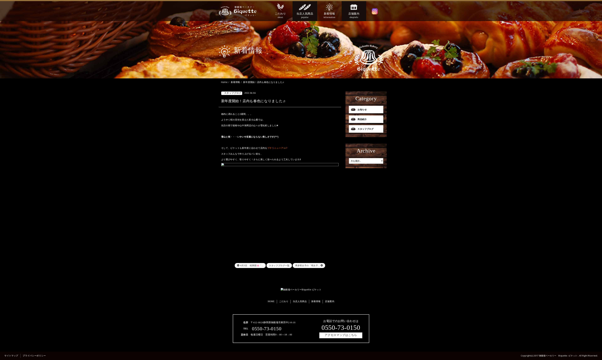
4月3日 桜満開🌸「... (251, 265)
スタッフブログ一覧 (279, 265)
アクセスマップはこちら (341, 335)
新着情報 (316, 301)
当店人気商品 (300, 301)
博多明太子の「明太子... (308, 265)
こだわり (283, 301)
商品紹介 (362, 119)
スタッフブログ (366, 128)
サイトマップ (11, 356)
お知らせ (362, 109)
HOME (271, 301)
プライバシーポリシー (34, 356)
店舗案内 (329, 301)
